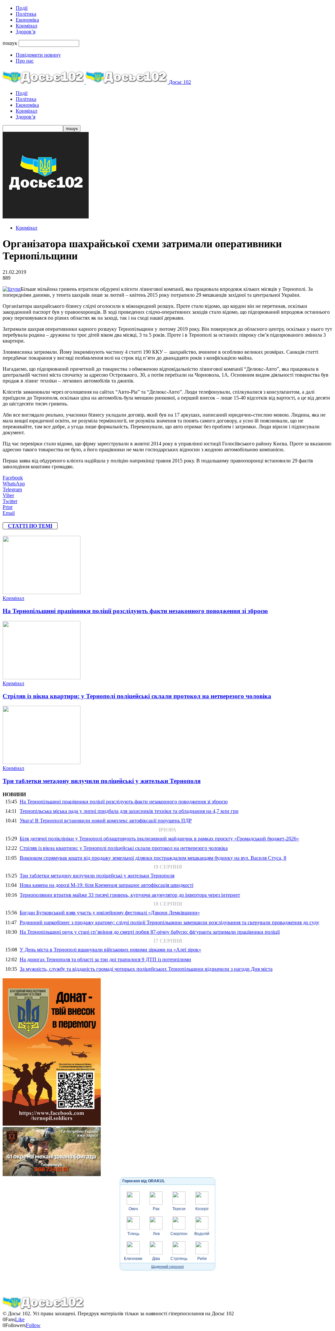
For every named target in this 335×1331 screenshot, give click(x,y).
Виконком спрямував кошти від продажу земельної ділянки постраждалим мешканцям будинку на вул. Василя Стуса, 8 (153, 858)
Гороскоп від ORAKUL (143, 1181)
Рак (156, 1209)
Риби (202, 1258)
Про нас (25, 61)
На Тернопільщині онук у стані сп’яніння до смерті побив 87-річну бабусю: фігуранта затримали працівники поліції (150, 932)
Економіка (27, 20)
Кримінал (26, 25)
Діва (156, 1258)
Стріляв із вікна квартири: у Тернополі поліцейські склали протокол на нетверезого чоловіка (137, 696)
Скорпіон (178, 1233)
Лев (156, 1233)
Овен (133, 1209)
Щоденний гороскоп (167, 1266)
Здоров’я (25, 31)
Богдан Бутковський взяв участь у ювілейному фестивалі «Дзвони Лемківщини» (110, 912)
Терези (178, 1209)
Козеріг (202, 1209)
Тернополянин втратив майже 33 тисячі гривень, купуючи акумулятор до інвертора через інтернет (130, 895)
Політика (26, 14)
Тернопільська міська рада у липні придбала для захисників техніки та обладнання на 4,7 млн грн (129, 811)
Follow (33, 1325)
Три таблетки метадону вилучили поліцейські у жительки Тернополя (102, 781)
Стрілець (178, 1258)
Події (21, 8)
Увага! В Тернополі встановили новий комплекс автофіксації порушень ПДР (106, 820)
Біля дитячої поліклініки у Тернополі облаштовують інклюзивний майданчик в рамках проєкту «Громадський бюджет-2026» (159, 838)
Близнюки (133, 1258)
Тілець (133, 1233)
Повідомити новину (38, 55)
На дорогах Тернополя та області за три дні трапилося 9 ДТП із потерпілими (105, 959)
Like (20, 1319)
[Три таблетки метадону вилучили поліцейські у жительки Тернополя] (41, 762)
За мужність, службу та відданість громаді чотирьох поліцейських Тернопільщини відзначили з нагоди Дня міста (146, 969)
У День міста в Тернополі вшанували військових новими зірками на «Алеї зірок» (110, 949)
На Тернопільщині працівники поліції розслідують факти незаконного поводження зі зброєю (135, 611)
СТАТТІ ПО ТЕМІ (30, 526)
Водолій (201, 1233)
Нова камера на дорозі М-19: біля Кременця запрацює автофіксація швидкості (106, 885)
